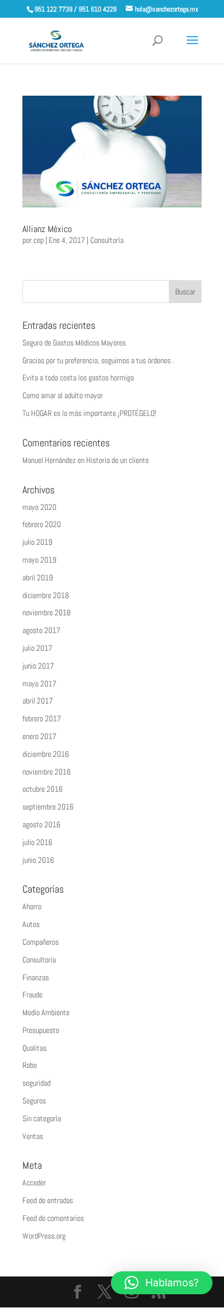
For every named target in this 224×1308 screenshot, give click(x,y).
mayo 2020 (39, 507)
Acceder (34, 1182)
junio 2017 (38, 666)
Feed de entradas (47, 1200)
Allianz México (47, 229)
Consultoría (106, 240)
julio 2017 (37, 648)
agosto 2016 (41, 824)
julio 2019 (37, 542)
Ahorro (31, 906)
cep (38, 240)
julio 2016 (37, 842)
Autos (31, 924)
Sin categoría (41, 1118)
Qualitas (34, 1048)
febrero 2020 (41, 524)
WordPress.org (43, 1236)
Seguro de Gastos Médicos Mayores (74, 342)
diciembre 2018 (45, 595)
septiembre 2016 (48, 807)
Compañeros (40, 942)
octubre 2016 (42, 789)
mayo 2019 (39, 560)
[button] (162, 1282)
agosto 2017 (41, 630)
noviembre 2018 (46, 612)
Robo (29, 1065)
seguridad (36, 1083)
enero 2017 (39, 736)
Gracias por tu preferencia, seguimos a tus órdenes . (98, 360)
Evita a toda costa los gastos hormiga (78, 377)
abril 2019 (37, 577)
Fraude (32, 994)
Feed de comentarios (53, 1218)
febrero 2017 (41, 718)
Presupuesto (40, 1030)
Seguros (34, 1100)
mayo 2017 (39, 683)
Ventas (32, 1136)
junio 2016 (38, 860)
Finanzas (35, 977)
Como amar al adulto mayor (62, 395)
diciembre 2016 (45, 754)
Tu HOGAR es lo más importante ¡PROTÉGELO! (89, 413)
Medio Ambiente (45, 1012)
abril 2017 (37, 701)
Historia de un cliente (117, 460)
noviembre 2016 (46, 772)
